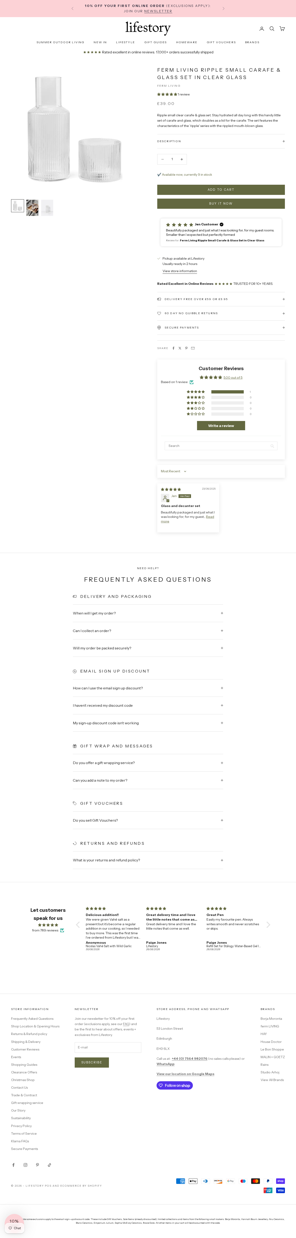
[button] (167, 94)
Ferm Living (169, 85)
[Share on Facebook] (173, 348)
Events (16, 1057)
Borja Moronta (271, 1019)
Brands (252, 42)
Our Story (18, 1110)
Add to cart (221, 189)
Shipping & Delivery (25, 1042)
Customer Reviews (25, 1049)
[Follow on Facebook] (13, 1165)
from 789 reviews (45, 930)
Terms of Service (24, 1133)
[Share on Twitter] (180, 348)
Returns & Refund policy (29, 1034)
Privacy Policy (21, 1126)
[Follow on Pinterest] (37, 1165)
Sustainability (21, 1118)
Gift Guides (155, 42)
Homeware (186, 42)
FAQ (126, 1024)
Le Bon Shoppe (272, 1049)
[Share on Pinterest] (186, 348)
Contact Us (19, 1087)
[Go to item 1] (17, 205)
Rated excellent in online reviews (127, 52)
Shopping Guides (24, 1065)
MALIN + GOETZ (273, 1057)
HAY (264, 1034)
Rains (264, 1065)
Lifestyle (125, 42)
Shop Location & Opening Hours (35, 1026)
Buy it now (221, 203)
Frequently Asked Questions (32, 1019)
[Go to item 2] (32, 207)
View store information (180, 271)
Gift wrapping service (27, 1103)
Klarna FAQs (20, 1141)
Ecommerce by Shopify (81, 1185)
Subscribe (91, 1062)
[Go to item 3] (47, 207)
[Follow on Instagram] (25, 1165)
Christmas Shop (23, 1080)
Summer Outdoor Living (60, 42)
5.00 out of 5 (233, 377)
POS (48, 1185)
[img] (171, 489)
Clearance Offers (24, 1072)
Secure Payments (24, 1149)
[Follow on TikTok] (49, 1165)
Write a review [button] (221, 425)
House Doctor (271, 1042)
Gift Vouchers (221, 42)
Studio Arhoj (270, 1072)
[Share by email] (193, 348)
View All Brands (272, 1080)
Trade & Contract (24, 1095)
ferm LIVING (270, 1026)
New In (100, 42)
